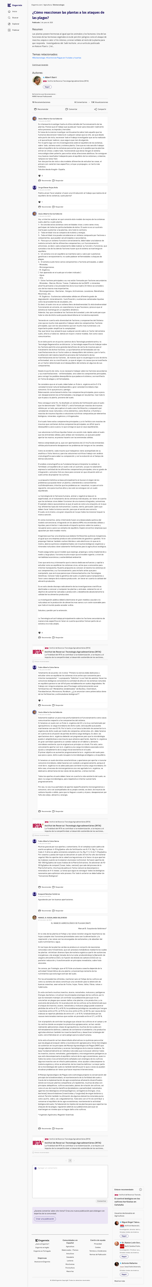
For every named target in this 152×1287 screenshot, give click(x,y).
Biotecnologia (58, 5)
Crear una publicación (45, 1219)
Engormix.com (37, 5)
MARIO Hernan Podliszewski (42, 96)
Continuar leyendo (40, 65)
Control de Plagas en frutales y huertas (64, 58)
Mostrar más (120, 1281)
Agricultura (48, 5)
